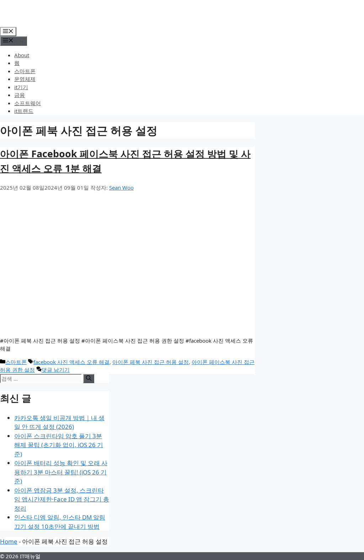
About (21, 55)
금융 (19, 94)
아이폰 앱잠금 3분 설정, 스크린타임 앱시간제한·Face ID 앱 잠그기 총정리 (61, 499)
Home (8, 541)
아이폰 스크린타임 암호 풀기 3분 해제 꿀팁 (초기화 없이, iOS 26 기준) (58, 445)
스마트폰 (25, 71)
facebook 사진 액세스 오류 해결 (71, 361)
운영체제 (25, 78)
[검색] (88, 378)
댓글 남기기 (56, 369)
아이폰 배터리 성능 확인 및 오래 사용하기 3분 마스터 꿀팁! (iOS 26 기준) (60, 472)
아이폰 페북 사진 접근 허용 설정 (150, 361)
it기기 (21, 87)
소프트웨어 (27, 103)
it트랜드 (23, 110)
